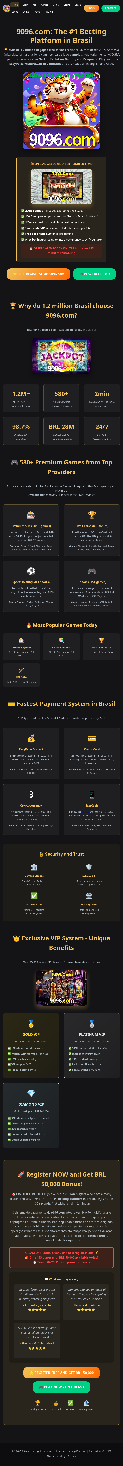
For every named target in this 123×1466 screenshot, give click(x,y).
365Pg (85, 811)
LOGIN (92, 8)
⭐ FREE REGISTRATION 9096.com (38, 274)
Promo (37, 11)
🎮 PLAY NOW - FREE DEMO (61, 1387)
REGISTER (110, 8)
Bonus (26, 11)
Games (44, 4)
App (34, 4)
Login (25, 4)
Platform (49, 11)
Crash (78, 4)
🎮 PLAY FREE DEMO (94, 274)
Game (56, 4)
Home (15, 4)
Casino (67, 4)
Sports (15, 11)
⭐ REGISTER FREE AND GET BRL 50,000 (61, 1372)
